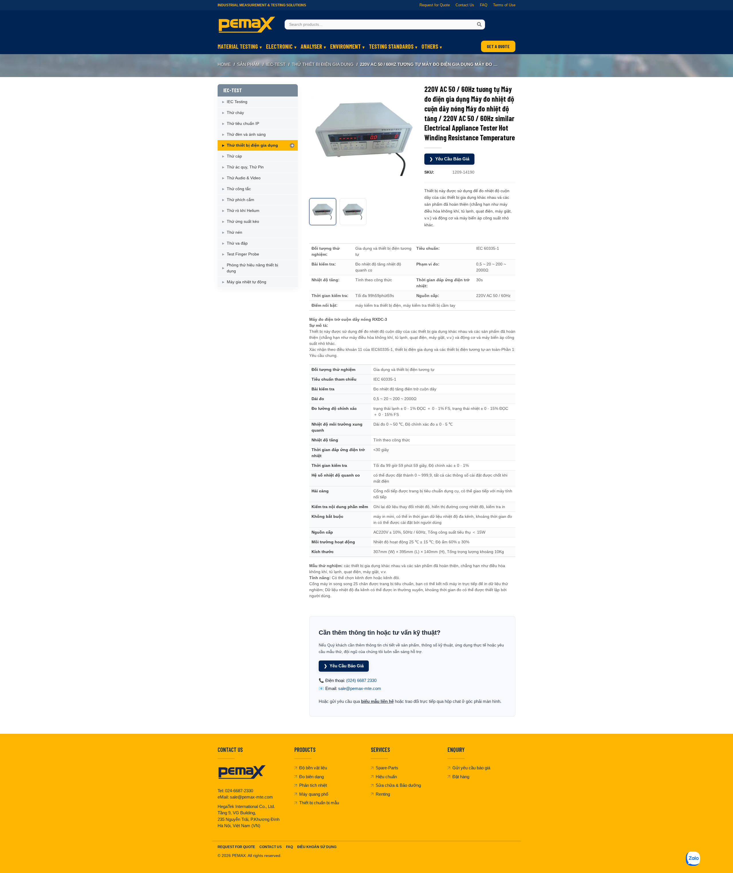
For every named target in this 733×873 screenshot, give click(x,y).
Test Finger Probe (243, 254)
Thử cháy (235, 112)
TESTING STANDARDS (391, 46)
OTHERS (429, 46)
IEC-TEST (275, 64)
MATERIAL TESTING (238, 46)
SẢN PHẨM (248, 64)
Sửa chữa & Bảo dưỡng (398, 785)
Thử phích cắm (240, 199)
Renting (383, 794)
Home (224, 64)
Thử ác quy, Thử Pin (245, 167)
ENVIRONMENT (345, 46)
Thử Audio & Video (244, 178)
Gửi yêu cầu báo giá (471, 767)
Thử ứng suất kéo (243, 221)
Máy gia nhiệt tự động (246, 282)
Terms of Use (504, 5)
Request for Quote (434, 5)
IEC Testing (237, 101)
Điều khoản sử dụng (316, 847)
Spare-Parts (387, 767)
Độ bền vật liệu (313, 767)
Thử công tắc (239, 188)
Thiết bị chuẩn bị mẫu (319, 802)
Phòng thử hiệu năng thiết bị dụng (252, 268)
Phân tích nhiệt (313, 785)
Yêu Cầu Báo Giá (449, 158)
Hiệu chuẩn (386, 776)
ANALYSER (311, 46)
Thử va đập (237, 243)
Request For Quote (236, 847)
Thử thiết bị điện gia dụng (323, 64)
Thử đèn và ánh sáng (246, 134)
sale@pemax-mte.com (359, 688)
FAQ (483, 5)
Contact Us (465, 5)
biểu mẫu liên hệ (377, 701)
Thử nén (234, 232)
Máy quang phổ (313, 794)
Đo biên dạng (311, 776)
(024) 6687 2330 (361, 680)
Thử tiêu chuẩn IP (243, 123)
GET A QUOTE (498, 46)
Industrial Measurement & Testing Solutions (262, 5)
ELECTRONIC (279, 46)
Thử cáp (234, 156)
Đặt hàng (460, 776)
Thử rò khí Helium (243, 210)
